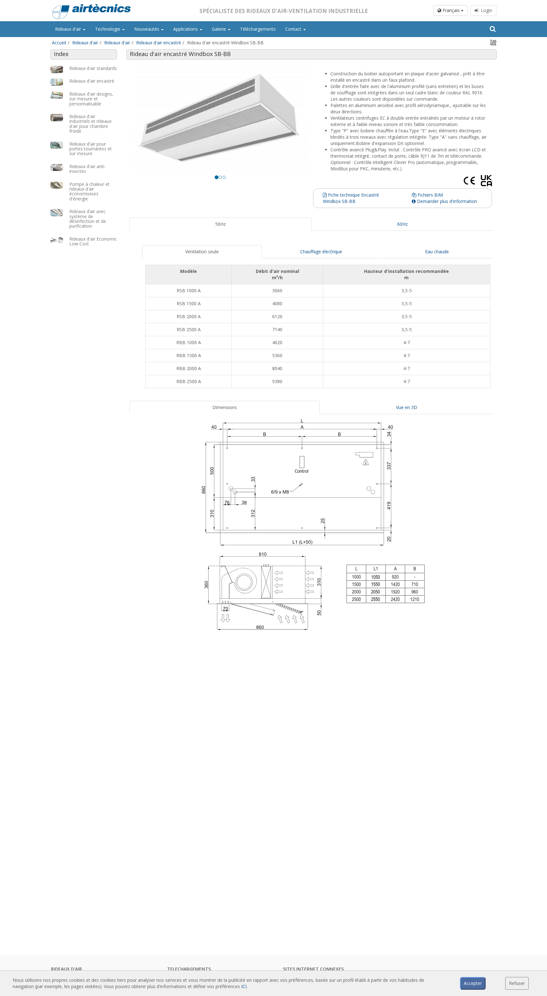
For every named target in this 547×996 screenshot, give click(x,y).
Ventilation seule (202, 252)
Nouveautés (147, 29)
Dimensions (224, 407)
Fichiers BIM (429, 195)
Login (485, 10)
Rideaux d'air (68, 29)
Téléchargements (258, 29)
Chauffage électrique (321, 252)
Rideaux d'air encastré (158, 43)
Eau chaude (437, 252)
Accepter (473, 983)
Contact (294, 29)
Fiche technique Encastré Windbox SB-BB (351, 198)
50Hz (220, 224)
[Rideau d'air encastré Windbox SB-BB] (220, 120)
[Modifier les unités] (493, 42)
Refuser (517, 983)
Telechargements (189, 969)
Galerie (219, 29)
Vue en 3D (406, 407)
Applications (186, 29)
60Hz (402, 224)
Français (451, 10)
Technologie (108, 29)
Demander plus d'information (446, 201)
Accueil (59, 43)
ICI (244, 986)
